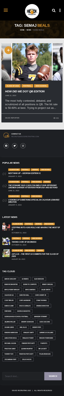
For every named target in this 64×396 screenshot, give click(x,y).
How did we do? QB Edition (25, 91)
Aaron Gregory (10, 279)
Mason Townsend (46, 338)
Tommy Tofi (9, 354)
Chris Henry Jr (40, 295)
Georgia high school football (16, 316)
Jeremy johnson (27, 322)
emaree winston (42, 306)
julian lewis (9, 327)
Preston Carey (10, 349)
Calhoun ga (9, 295)
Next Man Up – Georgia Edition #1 (24, 173)
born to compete (30, 284)
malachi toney (28, 338)
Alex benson (39, 279)
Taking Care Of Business (24, 242)
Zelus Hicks (26, 359)
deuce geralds (25, 306)
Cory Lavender (24, 300)
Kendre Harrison (11, 332)
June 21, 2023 (10, 95)
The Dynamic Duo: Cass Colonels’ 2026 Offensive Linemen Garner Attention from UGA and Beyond (32, 186)
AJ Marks (25, 279)
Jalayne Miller (10, 322)
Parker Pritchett (28, 343)
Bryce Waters (30, 289)
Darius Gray (9, 306)
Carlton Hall (24, 295)
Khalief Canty (28, 332)
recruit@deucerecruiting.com (25, 136)
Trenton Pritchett (26, 354)
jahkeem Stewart (40, 316)
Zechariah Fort (10, 359)
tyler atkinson (44, 354)
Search (53, 376)
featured (8, 311)
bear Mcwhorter (11, 284)
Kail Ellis (23, 327)
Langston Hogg (11, 338)
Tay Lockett (42, 349)
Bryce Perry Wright (12, 289)
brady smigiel (47, 284)
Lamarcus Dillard (46, 332)
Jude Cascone (44, 322)
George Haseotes (23, 311)
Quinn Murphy (27, 349)
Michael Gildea (10, 343)
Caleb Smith (45, 289)
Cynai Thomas (41, 300)
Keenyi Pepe (36, 327)
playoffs (44, 343)
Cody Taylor (9, 300)
